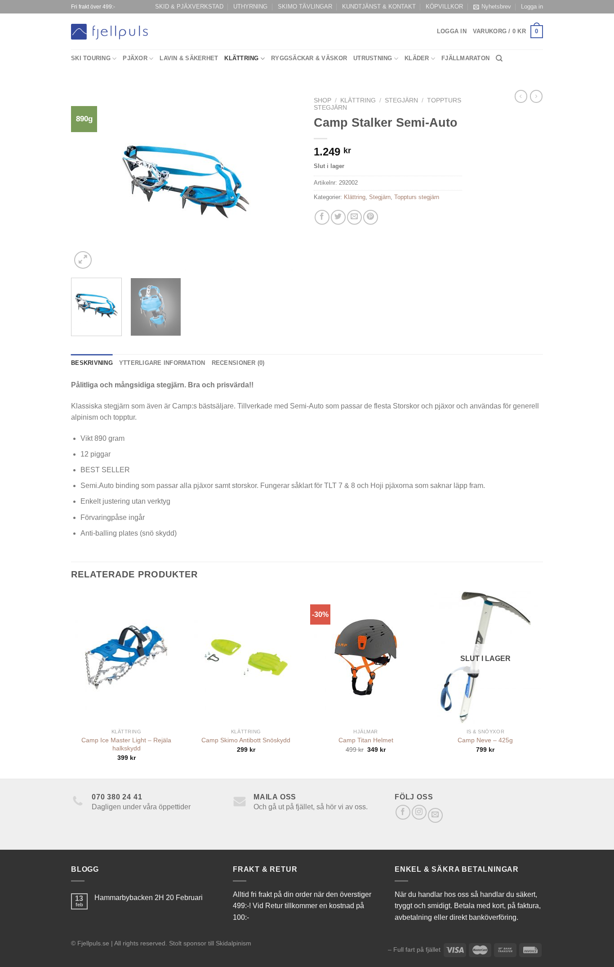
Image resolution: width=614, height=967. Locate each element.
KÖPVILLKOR (444, 6)
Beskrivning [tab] (92, 362)
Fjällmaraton (465, 58)
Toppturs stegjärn (416, 197)
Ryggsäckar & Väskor (309, 58)
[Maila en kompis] (354, 217)
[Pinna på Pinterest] (370, 217)
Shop (322, 100)
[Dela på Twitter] (338, 217)
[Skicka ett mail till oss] (435, 815)
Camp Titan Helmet (365, 740)
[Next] (284, 182)
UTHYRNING (250, 6)
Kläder (417, 58)
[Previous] (87, 182)
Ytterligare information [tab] (162, 362)
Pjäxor (135, 58)
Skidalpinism (233, 943)
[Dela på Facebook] (322, 217)
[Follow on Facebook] (403, 812)
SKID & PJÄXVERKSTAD (189, 6)
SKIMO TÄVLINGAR (305, 6)
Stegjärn (401, 100)
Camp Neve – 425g (485, 740)
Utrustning (372, 58)
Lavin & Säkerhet (189, 58)
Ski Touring (91, 58)
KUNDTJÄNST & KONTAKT (379, 6)
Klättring (241, 58)
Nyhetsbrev (496, 6)
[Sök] (499, 58)
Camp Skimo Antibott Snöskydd (245, 740)
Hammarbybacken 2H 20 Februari (148, 897)
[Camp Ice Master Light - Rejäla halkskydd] (126, 657)
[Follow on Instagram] (419, 812)
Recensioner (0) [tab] (238, 362)
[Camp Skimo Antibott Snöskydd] (246, 657)
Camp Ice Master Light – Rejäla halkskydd (126, 744)
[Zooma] (83, 260)
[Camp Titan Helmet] (365, 657)
